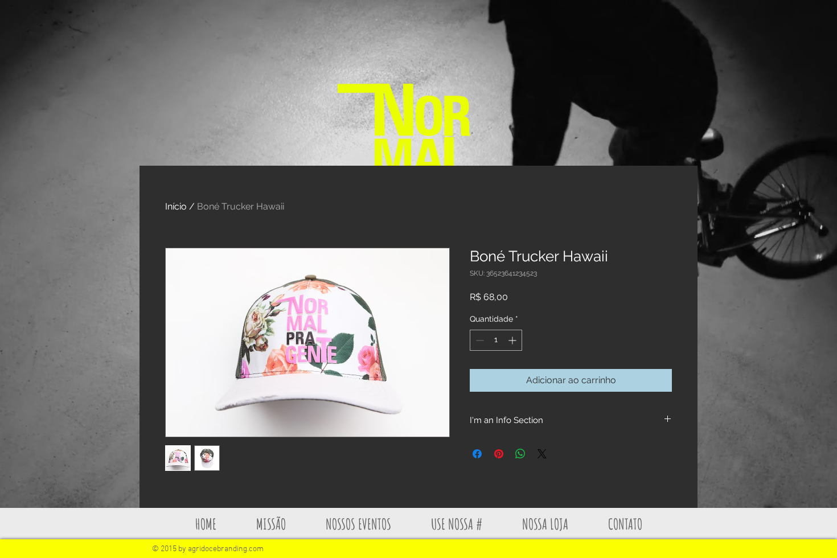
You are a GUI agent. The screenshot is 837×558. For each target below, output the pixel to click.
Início (176, 206)
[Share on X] (542, 454)
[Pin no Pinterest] (499, 454)
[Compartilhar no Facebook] (477, 454)
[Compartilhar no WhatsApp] (520, 454)
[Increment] (513, 340)
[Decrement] (478, 340)
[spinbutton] (496, 340)
